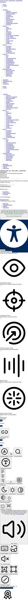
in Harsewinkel (9, 40)
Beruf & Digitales (10, 19)
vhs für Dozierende (10, 53)
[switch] (0, 285)
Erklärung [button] (3, 250)
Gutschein (8, 50)
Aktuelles (8, 11)
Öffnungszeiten (6, 193)
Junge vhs (8, 31)
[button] (0, 219)
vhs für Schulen (9, 36)
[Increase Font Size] (1, 420)
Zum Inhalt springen (5, 586)
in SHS (7, 42)
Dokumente (8, 74)
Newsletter (5, 194)
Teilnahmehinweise (7, 81)
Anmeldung (9, 46)
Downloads (5, 191)
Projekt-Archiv (9, 73)
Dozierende (8, 28)
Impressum (5, 79)
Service (4, 44)
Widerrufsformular (4, 199)
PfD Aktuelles (9, 71)
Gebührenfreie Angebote (12, 23)
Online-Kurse (9, 22)
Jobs (7, 30)
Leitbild (8, 67)
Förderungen (9, 51)
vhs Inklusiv (9, 32)
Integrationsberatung (11, 49)
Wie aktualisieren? (20, 514)
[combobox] (14, 214)
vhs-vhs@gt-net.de (4, 177)
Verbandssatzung (10, 63)
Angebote (5, 9)
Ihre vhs (5, 26)
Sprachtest (8, 47)
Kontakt (5, 6)
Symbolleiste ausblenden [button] (6, 251)
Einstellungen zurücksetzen (7, 587)
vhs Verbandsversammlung (12, 65)
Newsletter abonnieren (5, 186)
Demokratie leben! (7, 69)
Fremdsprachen (9, 16)
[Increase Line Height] (1, 440)
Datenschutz (6, 83)
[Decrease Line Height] (1, 445)
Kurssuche (8, 24)
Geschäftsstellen (10, 61)
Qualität (8, 66)
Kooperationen (9, 59)
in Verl (7, 39)
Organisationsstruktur (11, 58)
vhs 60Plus (8, 34)
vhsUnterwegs (9, 20)
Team (7, 27)
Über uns (5, 54)
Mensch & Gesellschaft (11, 12)
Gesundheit (8, 15)
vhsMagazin (9, 43)
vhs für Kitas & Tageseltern (12, 35)
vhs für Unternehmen (11, 38)
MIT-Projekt (9, 76)
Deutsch (8, 18)
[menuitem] (15, 4)
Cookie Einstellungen (5, 197)
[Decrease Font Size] (1, 426)
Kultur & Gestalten (10, 13)
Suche (4, 4)
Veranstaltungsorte (10, 62)
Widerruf (5, 82)
